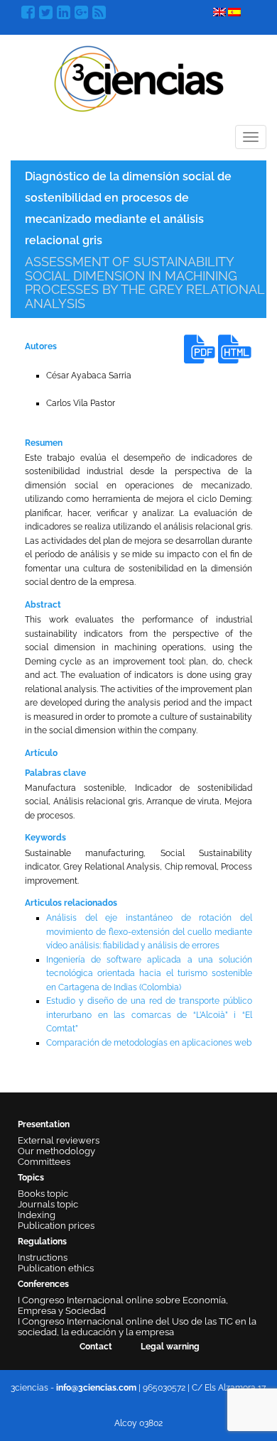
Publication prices (56, 1225)
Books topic (43, 1193)
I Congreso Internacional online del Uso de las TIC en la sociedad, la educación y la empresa (137, 1326)
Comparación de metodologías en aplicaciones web (148, 1043)
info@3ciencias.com (96, 1388)
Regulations (42, 1242)
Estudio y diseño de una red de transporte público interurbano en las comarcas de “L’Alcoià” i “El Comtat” (149, 1015)
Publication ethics (56, 1268)
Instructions (42, 1257)
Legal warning (170, 1347)
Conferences (43, 1284)
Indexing (36, 1215)
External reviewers (58, 1140)
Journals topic (48, 1204)
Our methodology (56, 1151)
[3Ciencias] (139, 77)
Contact (96, 1347)
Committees (44, 1161)
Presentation (44, 1124)
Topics (31, 1178)
